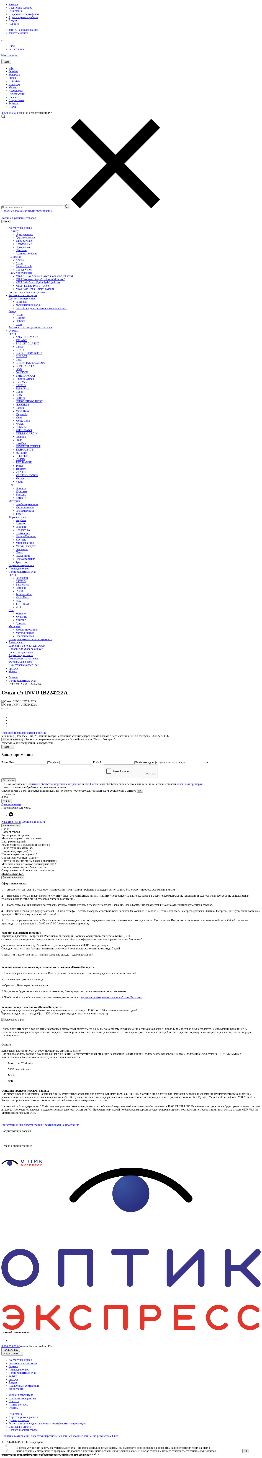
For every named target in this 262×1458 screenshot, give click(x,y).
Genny (19, 391)
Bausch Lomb (24, 266)
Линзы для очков (19, 568)
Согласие (95, 784)
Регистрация (16, 49)
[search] (67, 206)
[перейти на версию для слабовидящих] (6, 39)
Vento (19, 607)
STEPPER (22, 455)
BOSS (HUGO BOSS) (29, 353)
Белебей (13, 71)
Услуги (13, 671)
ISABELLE (22, 404)
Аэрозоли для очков (21, 655)
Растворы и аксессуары (23, 295)
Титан (19, 513)
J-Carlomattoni (24, 594)
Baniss (19, 346)
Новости (14, 23)
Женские (21, 488)
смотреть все (39, 292)
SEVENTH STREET (28, 446)
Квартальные (24, 243)
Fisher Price (22, 388)
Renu (19, 324)
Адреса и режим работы (23, 17)
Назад (6, 62)
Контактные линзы (20, 227)
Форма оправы (18, 517)
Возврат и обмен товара (23, 1429)
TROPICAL (23, 603)
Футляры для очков (20, 661)
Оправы (13, 330)
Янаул (12, 106)
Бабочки (21, 526)
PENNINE (22, 427)
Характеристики (11, 821)
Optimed (20, 320)
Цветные (21, 250)
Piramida (21, 436)
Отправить (8, 780)
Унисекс (21, 494)
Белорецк (14, 74)
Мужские (21, 491)
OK (140, 790)
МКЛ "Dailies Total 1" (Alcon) (33, 285)
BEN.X (20, 349)
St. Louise (21, 452)
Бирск (12, 77)
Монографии (16, 1388)
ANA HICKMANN (27, 337)
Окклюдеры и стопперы (23, 658)
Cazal (19, 359)
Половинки (23, 555)
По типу (14, 230)
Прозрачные (23, 247)
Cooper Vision (24, 269)
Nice (18, 600)
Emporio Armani (25, 378)
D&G (19, 369)
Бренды (13, 668)
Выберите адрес (145, 762)
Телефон (53, 762)
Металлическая (25, 507)
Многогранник (25, 542)
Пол (11, 484)
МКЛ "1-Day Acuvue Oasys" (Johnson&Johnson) (44, 275)
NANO (20, 423)
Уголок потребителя (21, 1394)
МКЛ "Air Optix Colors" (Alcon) (35, 288)
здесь (134, 1450)
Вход (12, 45)
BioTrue (20, 317)
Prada (19, 439)
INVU (19, 590)
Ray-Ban (21, 443)
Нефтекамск (16, 90)
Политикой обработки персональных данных (54, 784)
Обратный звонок (12, 210)
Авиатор (21, 523)
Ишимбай (14, 80)
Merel (19, 417)
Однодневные (24, 234)
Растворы (21, 301)
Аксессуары (16, 642)
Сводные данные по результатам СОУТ (96, 1435)
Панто (19, 552)
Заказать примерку (13, 739)
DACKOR (22, 372)
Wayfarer (21, 520)
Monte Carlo (23, 420)
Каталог (13, 4)
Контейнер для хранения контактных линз (41, 308)
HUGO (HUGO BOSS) (29, 401)
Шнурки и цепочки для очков (27, 645)
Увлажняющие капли (28, 304)
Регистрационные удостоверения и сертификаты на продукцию (40, 1124)
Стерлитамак (16, 100)
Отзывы (13, 1407)
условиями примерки (190, 784)
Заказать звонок (18, 32)
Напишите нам (10, 1350)
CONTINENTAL (26, 365)
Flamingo (21, 587)
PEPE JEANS (24, 430)
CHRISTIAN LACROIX (30, 362)
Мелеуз (13, 87)
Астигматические (26, 253)
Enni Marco (22, 382)
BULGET (21, 356)
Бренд (12, 311)
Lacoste (20, 407)
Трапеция (21, 562)
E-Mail (97, 762)
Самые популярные (20, 272)
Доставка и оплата (33, 821)
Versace (20, 478)
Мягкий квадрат (25, 545)
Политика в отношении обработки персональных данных (36, 1435)
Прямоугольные (25, 558)
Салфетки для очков (21, 652)
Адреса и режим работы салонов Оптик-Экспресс (111, 997)
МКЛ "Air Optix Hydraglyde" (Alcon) (38, 282)
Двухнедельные (25, 237)
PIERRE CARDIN (27, 433)
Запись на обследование (23, 29)
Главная (13, 677)
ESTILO (21, 385)
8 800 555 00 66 (10, 112)
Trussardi (21, 468)
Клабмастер (23, 533)
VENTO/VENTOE (27, 475)
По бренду (15, 256)
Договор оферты (19, 1420)
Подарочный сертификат (24, 14)
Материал (14, 500)
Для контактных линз (22, 298)
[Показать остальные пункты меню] (2, 40)
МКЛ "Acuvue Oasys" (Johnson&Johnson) (40, 279)
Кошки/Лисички (26, 536)
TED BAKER (24, 462)
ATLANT (21, 340)
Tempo (20, 465)
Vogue (19, 481)
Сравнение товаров (20, 7)
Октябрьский (17, 93)
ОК (245, 1451)
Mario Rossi (22, 410)
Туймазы (14, 103)
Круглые (21, 539)
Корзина (6, 217)
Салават (13, 97)
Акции (13, 20)
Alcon (19, 263)
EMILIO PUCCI (25, 375)
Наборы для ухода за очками (26, 648)
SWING (20, 459)
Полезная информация (22, 1398)
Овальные (22, 549)
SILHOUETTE (25, 449)
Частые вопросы (19, 1404)
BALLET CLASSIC (28, 343)
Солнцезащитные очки (23, 571)
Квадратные (23, 529)
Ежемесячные (24, 240)
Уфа (11, 68)
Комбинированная (27, 504)
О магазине (15, 10)
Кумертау (14, 84)
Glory (19, 394)
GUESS (20, 398)
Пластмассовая (25, 510)
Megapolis (21, 414)
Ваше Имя (7, 762)
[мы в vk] (11, 815)
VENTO (21, 472)
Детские (21, 497)
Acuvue (20, 259)
